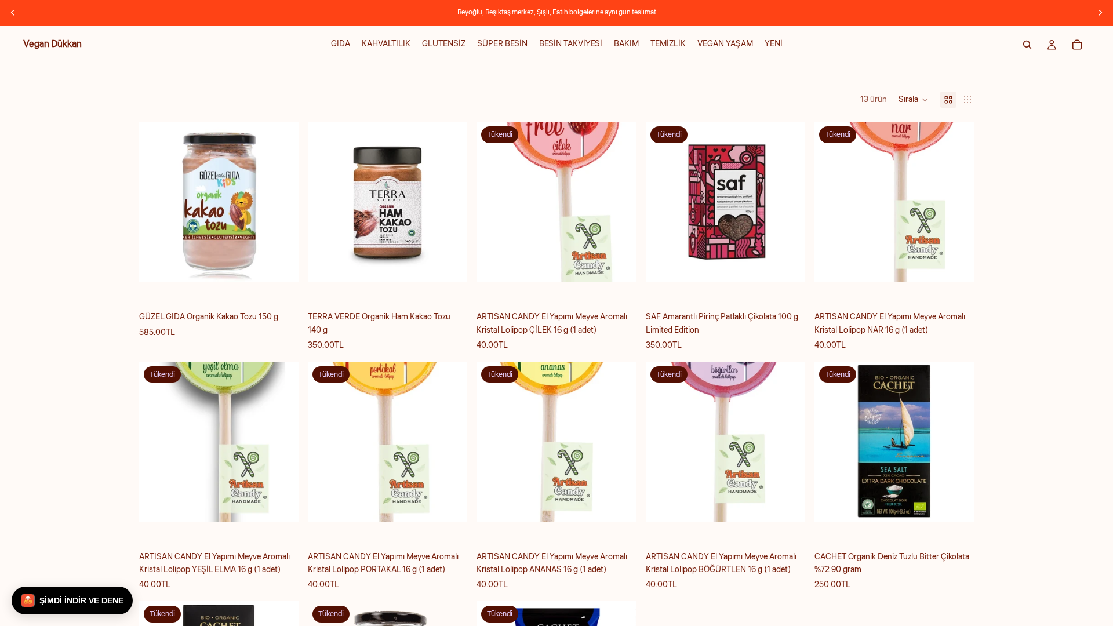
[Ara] (1027, 44)
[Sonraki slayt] (1100, 13)
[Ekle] (280, 264)
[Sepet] (1077, 44)
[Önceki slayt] (13, 13)
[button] (914, 99)
